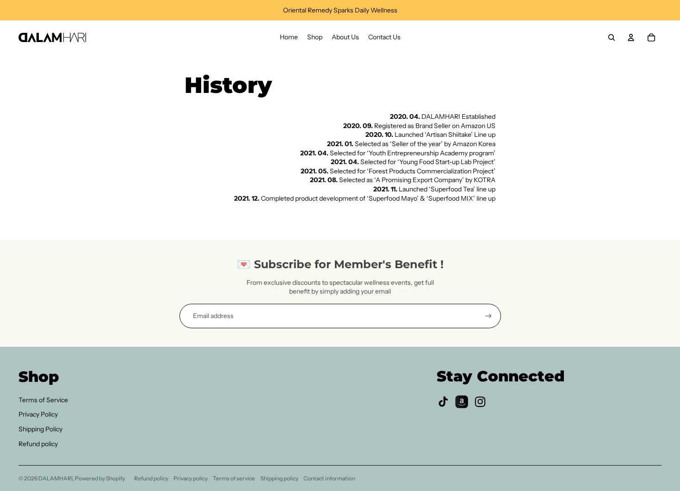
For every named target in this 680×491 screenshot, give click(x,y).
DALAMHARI (55, 478)
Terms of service (234, 478)
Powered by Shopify (100, 478)
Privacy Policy (38, 414)
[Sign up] (488, 316)
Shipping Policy (40, 429)
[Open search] (611, 37)
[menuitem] (289, 37)
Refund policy (38, 444)
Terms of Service (43, 400)
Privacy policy (190, 478)
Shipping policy (279, 478)
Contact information (329, 478)
